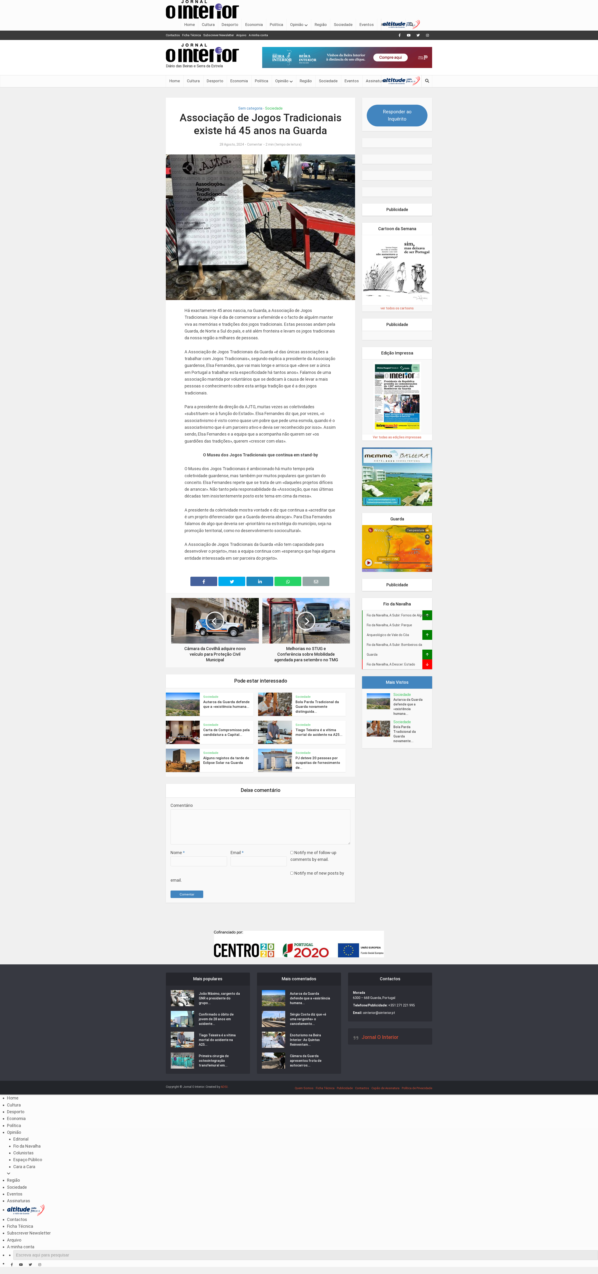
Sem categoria (250, 108)
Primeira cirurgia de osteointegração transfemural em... (214, 1060)
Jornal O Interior (380, 1037)
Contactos (173, 35)
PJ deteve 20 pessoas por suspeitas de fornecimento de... (317, 763)
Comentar (254, 144)
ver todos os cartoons (397, 367)
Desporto (230, 24)
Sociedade (343, 24)
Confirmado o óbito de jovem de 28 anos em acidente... (216, 1019)
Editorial (20, 1139)
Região (321, 24)
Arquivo (241, 35)
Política (276, 24)
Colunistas (23, 1152)
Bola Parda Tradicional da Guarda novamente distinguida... (317, 707)
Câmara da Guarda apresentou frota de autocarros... (305, 1060)
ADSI (224, 1086)
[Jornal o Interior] (202, 9)
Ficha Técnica (191, 35)
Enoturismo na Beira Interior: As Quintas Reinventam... (305, 1039)
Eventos (367, 24)
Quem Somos (304, 1088)
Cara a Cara (24, 1166)
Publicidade (345, 1088)
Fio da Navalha (27, 1146)
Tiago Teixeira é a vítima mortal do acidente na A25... (217, 1039)
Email (237, 852)
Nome (178, 852)
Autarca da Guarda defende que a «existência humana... (408, 765)
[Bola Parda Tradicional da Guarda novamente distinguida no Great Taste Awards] (380, 787)
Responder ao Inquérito (397, 115)
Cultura (208, 24)
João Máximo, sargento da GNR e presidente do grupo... (219, 998)
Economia (254, 24)
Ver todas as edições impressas (397, 495)
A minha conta (258, 35)
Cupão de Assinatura (385, 1088)
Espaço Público (27, 1159)
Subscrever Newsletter (218, 35)
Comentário (182, 805)
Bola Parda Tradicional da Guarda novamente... (404, 792)
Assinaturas (376, 81)
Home (189, 24)
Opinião (296, 24)
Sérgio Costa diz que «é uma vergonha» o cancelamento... (308, 1019)
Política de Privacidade (417, 1088)
